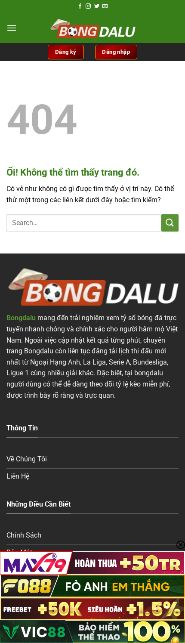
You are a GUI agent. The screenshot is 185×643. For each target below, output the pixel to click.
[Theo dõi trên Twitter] (96, 6)
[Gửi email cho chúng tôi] (105, 6)
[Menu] (11, 27)
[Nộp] (170, 222)
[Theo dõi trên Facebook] (80, 6)
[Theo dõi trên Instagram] (88, 6)
